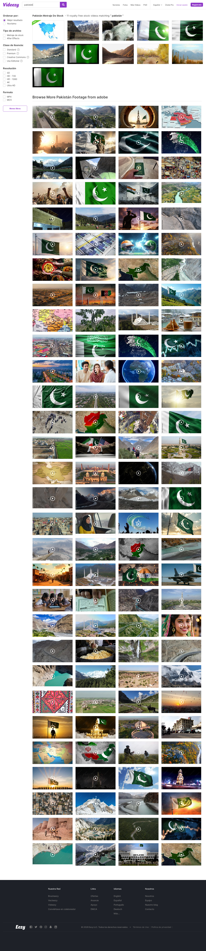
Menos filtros (15, 109)
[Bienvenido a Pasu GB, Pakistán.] (83, 30)
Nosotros (149, 896)
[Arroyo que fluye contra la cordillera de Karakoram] (48, 54)
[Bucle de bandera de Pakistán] (187, 30)
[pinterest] (41, 927)
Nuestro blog (151, 904)
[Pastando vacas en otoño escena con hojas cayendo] (153, 54)
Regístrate (196, 5)
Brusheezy (53, 896)
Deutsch (118, 909)
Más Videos (135, 5)
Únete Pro (169, 5)
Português (119, 904)
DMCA (94, 909)
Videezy (52, 904)
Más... (117, 913)
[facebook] (31, 927)
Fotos (125, 5)
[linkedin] (55, 927)
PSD (145, 5)
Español (118, 900)
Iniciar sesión (182, 5)
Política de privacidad (161, 927)
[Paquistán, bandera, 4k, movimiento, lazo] (83, 54)
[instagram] (45, 927)
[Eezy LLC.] (20, 927)
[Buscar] (63, 5)
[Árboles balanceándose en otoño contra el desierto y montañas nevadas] (187, 54)
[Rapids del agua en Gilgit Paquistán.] (118, 30)
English (117, 896)
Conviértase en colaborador (62, 909)
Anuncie (95, 900)
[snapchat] (50, 927)
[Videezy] (11, 5)
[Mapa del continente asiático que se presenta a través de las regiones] (48, 30)
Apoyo (94, 904)
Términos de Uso (141, 927)
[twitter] (36, 927)
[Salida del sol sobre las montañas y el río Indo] (118, 54)
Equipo (148, 900)
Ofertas (94, 896)
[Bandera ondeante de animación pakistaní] (153, 30)
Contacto (149, 909)
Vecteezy (52, 900)
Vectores (116, 5)
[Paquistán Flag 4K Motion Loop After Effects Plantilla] (48, 77)
